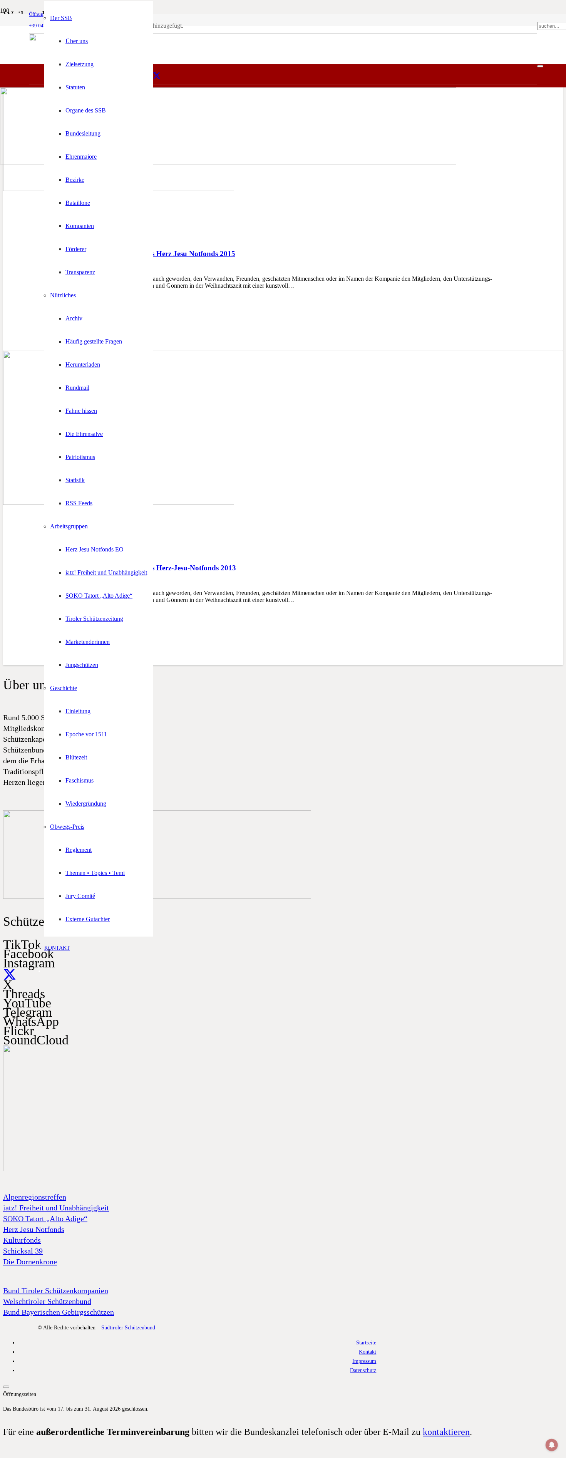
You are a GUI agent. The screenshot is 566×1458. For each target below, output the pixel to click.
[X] (157, 76)
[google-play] (157, 897)
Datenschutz (363, 1370)
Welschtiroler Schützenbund (47, 1301)
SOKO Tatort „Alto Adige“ (45, 1218)
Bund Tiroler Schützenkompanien (55, 1290)
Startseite (366, 1342)
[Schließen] (540, 66)
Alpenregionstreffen (34, 1197)
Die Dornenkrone (30, 1261)
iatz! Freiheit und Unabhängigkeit (56, 1207)
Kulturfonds (22, 1240)
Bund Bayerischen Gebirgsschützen (58, 1312)
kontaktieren (446, 1432)
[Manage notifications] (552, 1445)
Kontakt (367, 1352)
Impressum (364, 1361)
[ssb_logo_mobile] (228, 162)
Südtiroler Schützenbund (128, 1327)
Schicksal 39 (23, 1251)
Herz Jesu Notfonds (33, 1229)
